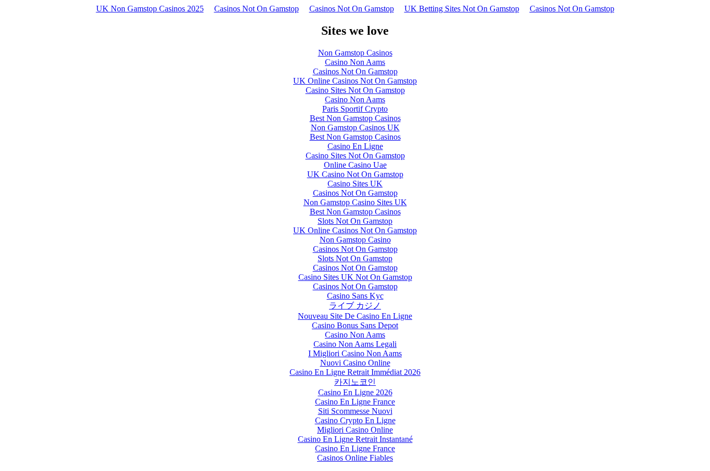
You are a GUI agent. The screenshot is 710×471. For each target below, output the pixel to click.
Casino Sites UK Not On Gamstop (355, 277)
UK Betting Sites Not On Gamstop (461, 8)
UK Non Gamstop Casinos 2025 (150, 8)
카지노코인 (355, 382)
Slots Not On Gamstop (355, 221)
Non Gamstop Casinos (355, 52)
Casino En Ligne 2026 (355, 392)
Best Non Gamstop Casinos (355, 118)
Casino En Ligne (355, 146)
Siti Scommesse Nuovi (355, 411)
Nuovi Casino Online (355, 362)
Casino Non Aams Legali (355, 344)
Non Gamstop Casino (355, 239)
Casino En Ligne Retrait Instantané (355, 439)
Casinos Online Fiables (355, 457)
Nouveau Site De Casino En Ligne (355, 316)
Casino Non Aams (355, 62)
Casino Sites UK (355, 183)
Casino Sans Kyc (355, 295)
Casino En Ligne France (355, 401)
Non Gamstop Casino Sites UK (355, 202)
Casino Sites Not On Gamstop (355, 90)
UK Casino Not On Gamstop (355, 174)
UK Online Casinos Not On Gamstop (355, 80)
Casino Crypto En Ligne (355, 420)
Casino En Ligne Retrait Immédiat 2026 (355, 372)
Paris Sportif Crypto (355, 108)
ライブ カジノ (355, 305)
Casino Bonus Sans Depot (355, 325)
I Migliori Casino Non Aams (355, 353)
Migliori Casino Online (355, 429)
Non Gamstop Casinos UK (355, 127)
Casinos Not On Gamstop (256, 8)
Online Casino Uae (355, 164)
